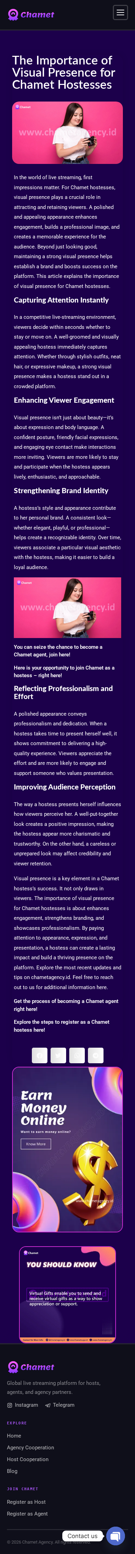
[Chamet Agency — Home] (31, 15)
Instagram (26, 1405)
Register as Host (26, 1502)
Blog (12, 1471)
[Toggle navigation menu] (120, 12)
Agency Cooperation (30, 1447)
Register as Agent (27, 1514)
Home (14, 1436)
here (64, 655)
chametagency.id (50, 977)
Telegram (63, 1405)
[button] (39, 1055)
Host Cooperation (27, 1459)
